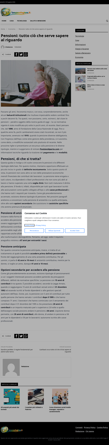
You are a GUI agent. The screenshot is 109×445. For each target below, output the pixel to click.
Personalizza (34, 231)
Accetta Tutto (74, 231)
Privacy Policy (41, 225)
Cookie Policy (29, 225)
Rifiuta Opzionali (54, 231)
